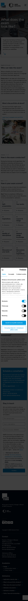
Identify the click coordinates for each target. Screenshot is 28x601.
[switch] (24, 306)
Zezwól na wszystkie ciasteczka (14, 322)
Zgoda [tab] (4, 274)
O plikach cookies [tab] (21, 274)
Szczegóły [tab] (11, 274)
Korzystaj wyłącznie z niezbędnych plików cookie (14, 328)
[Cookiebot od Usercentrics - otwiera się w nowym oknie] (19, 270)
